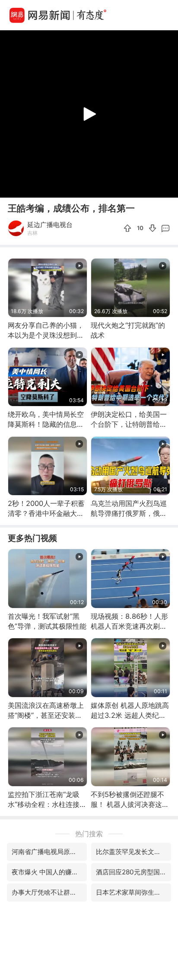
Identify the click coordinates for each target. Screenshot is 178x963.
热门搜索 (89, 833)
